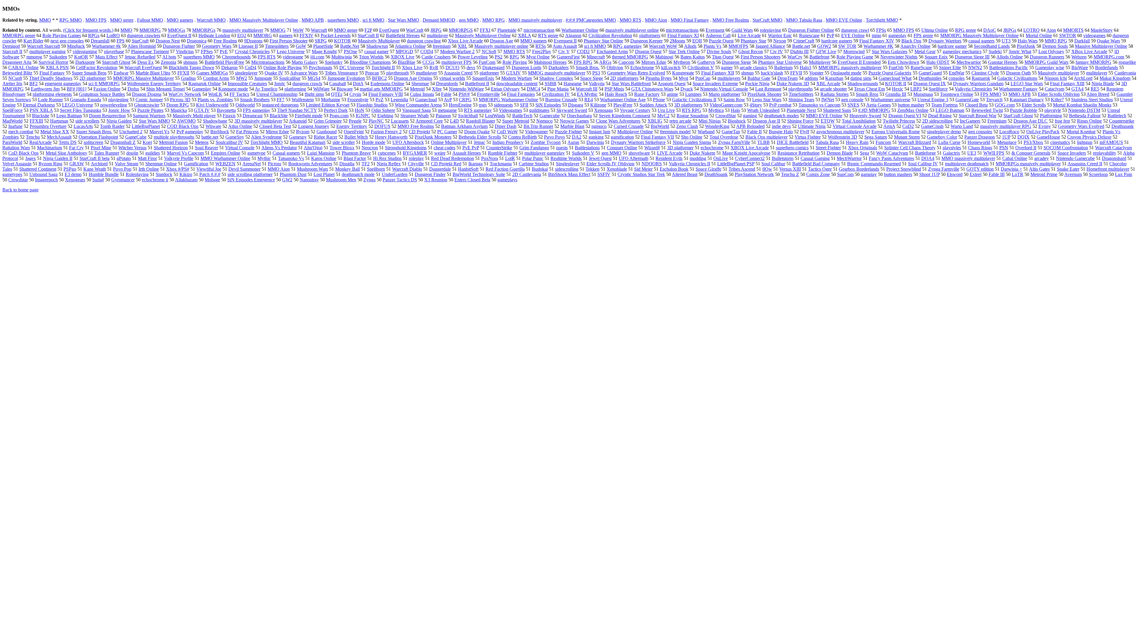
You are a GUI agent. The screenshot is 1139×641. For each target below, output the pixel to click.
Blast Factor (354, 158)
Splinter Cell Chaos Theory (910, 147)
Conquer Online (622, 147)
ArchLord (1083, 78)
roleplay (416, 158)
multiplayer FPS (456, 62)
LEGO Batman (950, 110)
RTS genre (548, 35)
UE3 (971, 153)
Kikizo (185, 174)
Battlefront (819, 56)
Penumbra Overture (48, 126)
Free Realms (225, 40)
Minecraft (596, 56)
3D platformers (688, 104)
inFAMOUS (1111, 142)
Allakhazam (186, 179)
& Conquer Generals (1030, 153)
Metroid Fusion (173, 142)
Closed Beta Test (275, 126)
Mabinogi (664, 56)
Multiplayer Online (635, 131)
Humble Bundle (104, 174)
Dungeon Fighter (179, 46)
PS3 (596, 72)
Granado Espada (85, 99)
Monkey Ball (347, 169)
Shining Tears (801, 99)
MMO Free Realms (730, 20)
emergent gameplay (63, 83)
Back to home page (20, 189)
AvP (448, 99)
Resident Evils (669, 158)
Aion (1051, 30)
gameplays (507, 179)
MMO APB (313, 20)
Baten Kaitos (692, 56)
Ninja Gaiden (119, 120)
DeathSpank (716, 174)
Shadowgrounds (862, 83)
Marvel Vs (159, 131)
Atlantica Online (410, 46)
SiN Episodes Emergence (251, 179)
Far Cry (76, 147)
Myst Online (538, 56)
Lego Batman (69, 115)
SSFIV (603, 174)
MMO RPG (493, 20)
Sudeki (995, 51)
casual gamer (376, 51)
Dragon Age (501, 40)
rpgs (483, 104)
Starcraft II (12, 51)
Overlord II (1025, 147)
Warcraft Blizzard (914, 142)
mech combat (20, 131)
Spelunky (334, 62)
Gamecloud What (895, 78)
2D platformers (624, 78)
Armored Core (429, 120)
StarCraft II (368, 35)
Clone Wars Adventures (618, 120)
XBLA (524, 35)
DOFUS (382, 126)
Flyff (804, 131)
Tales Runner (106, 153)
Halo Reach (616, 94)
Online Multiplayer (449, 142)
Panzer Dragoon (979, 136)
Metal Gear (925, 51)
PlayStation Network (754, 174)
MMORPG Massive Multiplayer (143, 78)
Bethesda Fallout (1084, 115)
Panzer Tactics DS (400, 179)
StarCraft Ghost (1018, 115)
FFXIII (36, 120)
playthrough (397, 72)
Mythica (716, 110)
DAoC (989, 30)
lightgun (1084, 142)
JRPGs (1009, 30)
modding (698, 158)
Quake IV (274, 72)
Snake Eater (1068, 169)
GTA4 (1077, 88)
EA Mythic (587, 94)
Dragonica (196, 40)
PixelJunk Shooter (764, 94)
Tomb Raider (112, 126)
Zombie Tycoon (546, 142)
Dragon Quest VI (904, 115)
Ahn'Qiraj (313, 147)
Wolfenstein (303, 99)
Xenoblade (617, 169)
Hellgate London (214, 35)
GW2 (287, 179)
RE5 (1095, 88)
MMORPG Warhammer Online (508, 99)
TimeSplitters (801, 94)
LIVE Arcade (670, 153)
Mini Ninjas (710, 120)
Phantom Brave (356, 153)
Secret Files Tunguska (80, 110)
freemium (442, 46)
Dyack (686, 88)
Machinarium (49, 147)
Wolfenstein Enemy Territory (154, 83)
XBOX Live (402, 56)
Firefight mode (308, 115)
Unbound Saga (43, 174)
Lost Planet (324, 174)
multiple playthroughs (174, 136)
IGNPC (363, 115)
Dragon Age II (766, 120)
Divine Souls (719, 51)
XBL (462, 46)
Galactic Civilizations (1017, 78)
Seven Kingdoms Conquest (624, 115)
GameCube (136, 136)
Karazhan (834, 78)
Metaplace (1006, 142)
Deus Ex (145, 62)
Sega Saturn (875, 136)
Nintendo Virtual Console (724, 88)
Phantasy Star (753, 40)
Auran (573, 142)
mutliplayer (426, 72)
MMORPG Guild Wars (1046, 62)
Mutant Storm (907, 136)
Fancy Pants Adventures (891, 158)
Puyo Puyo (554, 136)
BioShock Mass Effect (569, 174)
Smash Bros (867, 94)
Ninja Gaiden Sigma (692, 142)
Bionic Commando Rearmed (874, 163)
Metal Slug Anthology (66, 153)
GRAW (76, 163)
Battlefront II (477, 83)
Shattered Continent (37, 169)
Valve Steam (126, 163)
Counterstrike (1121, 120)
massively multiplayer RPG (1005, 126)
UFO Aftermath (633, 158)
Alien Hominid (142, 46)
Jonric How (119, 110)
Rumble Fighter (502, 153)
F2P (368, 30)
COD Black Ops (182, 126)
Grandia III (895, 94)
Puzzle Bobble (1023, 110)
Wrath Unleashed (763, 110)
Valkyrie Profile (178, 158)
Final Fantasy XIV (876, 40)
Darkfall (1082, 40)
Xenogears (75, 179)
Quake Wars (1108, 40)
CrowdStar (725, 115)
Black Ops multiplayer (766, 136)
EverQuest (389, 30)
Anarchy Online (915, 46)
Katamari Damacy (1027, 99)
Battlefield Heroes (403, 35)
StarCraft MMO (767, 20)
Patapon (443, 115)
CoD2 (908, 126)
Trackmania (501, 163)
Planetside (506, 30)
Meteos (202, 142)
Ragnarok (981, 78)
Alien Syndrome (266, 136)
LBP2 (916, 88)
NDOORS (652, 163)
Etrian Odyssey (505, 88)
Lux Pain (1123, 174)
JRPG (436, 30)
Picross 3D (180, 99)
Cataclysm (1054, 88)
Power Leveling (473, 56)
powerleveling (113, 104)
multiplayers (729, 78)
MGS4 (314, 78)
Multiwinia (341, 56)
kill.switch (670, 67)
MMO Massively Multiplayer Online (263, 20)
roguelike (1127, 62)
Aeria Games (878, 104)
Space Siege (591, 78)
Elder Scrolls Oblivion (1059, 94)
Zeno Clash (687, 126)
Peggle (355, 120)
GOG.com (1005, 104)
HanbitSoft (468, 169)
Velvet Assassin (16, 163)
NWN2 (975, 67)
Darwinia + (1011, 169)
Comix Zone (818, 174)
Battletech (1117, 115)
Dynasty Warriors (944, 40)
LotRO (113, 35)
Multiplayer (820, 62)
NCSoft (489, 51)
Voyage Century (635, 110)
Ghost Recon (750, 51)
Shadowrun (377, 46)
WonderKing (717, 126)
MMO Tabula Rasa (804, 20)
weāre (440, 153)
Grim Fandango (534, 147)
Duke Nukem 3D (793, 83)
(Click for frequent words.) (88, 30)
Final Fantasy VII (657, 136)
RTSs (540, 46)
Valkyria (597, 83)
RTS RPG (691, 110)
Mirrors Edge (653, 62)
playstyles (952, 147)
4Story (756, 104)
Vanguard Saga (416, 110)
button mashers (898, 174)
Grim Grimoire (328, 120)
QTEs (336, 94)
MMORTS (1073, 30)
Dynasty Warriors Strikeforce (638, 142)
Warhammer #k (106, 46)
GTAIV (513, 72)
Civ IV (776, 51)
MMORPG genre (18, 35)
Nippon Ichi (1055, 78)
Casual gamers (286, 153)
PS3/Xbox (1033, 142)
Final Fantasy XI (683, 35)
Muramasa (923, 94)
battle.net (209, 136)
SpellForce (12, 110)
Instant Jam (599, 131)
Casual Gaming (815, 158)
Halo (735, 110)
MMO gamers (180, 20)
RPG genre (965, 30)
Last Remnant (768, 88)
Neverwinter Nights (898, 56)
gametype (256, 153)
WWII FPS (993, 153)
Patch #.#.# (209, 174)
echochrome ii (155, 179)
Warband (706, 131)
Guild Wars (742, 30)
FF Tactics (239, 94)
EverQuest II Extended (859, 62)
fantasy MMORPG (1093, 62)
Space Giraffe (708, 169)
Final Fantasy (52, 72)
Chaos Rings (980, 147)
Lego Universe (291, 51)
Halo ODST (937, 62)
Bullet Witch (356, 136)
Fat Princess (247, 131)
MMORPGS (461, 30)
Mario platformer (724, 94)
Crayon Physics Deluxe (1089, 136)
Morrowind (854, 51)
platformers (649, 35)
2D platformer (92, 78)
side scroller (344, 142)
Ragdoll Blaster (480, 120)
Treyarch (994, 99)
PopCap (702, 78)
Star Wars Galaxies (889, 51)
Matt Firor (147, 158)
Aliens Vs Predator (279, 147)
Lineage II (248, 46)
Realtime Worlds (566, 158)
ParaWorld (12, 142)
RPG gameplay (627, 46)
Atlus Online (240, 126)
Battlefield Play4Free (224, 62)
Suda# (98, 179)
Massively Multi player (194, 115)
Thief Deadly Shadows (50, 78)
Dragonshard (1114, 158)
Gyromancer (123, 179)
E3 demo (73, 174)
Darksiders (558, 67)
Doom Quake (477, 131)
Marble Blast (572, 126)
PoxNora (489, 158)
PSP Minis (614, 88)
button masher (911, 104)
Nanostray (309, 179)
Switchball (468, 115)
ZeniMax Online (912, 110)
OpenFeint (354, 131)
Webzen (1078, 56)
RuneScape (921, 67)
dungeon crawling (424, 40)
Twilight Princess (899, 120)
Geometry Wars (216, 46)
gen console (852, 99)
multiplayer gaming (47, 51)
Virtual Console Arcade (854, 126)
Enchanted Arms (612, 51)
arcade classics (753, 67)
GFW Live (826, 51)
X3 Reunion (435, 179)
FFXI (485, 30)
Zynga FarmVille (734, 142)
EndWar (956, 72)
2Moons (677, 40)
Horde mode (373, 142)
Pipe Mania (558, 88)
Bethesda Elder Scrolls (480, 136)
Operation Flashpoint (98, 136)
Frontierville (488, 94)
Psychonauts (320, 67)
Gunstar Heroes (1002, 62)
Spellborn (376, 169)
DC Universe (351, 67)
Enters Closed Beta (472, 179)
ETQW (828, 120)
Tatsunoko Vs (291, 158)
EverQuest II (179, 35)
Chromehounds (236, 56)
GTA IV (202, 110)
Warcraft (319, 30)
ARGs (605, 62)
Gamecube (550, 115)
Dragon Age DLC (1031, 120)
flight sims (314, 94)
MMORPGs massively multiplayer (1028, 163)
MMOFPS (738, 46)
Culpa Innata (422, 94)
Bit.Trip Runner (538, 126)
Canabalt (337, 83)
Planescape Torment (150, 51)
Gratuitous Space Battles (102, 94)
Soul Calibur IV (923, 163)
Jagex (30, 158)
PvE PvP (470, 147)
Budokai (540, 169)
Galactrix (951, 153)
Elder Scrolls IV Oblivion (610, 163)
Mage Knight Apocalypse (746, 153)
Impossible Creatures (247, 83)
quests (562, 147)
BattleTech (522, 115)
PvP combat (780, 104)
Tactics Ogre (820, 169)
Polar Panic (532, 158)
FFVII (796, 72)
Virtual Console (239, 147)
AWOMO (186, 120)
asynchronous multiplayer (840, 131)
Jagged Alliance (770, 46)
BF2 (33, 83)
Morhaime (330, 99)
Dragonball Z (123, 142)
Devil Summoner (244, 169)
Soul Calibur (773, 163)
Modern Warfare (516, 78)
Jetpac (479, 142)
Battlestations (587, 147)
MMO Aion (656, 20)
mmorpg (34, 56)
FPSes (207, 51)
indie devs (781, 126)
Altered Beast (684, 174)
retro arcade (680, 120)
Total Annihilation (859, 120)
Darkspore (85, 62)
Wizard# (652, 147)
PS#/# (464, 94)
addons (811, 78)
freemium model (675, 131)
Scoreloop (1098, 174)
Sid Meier (643, 169)
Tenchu (33, 136)
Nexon (779, 40)
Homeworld (979, 142)
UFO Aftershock (408, 142)
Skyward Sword (571, 110)
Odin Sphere (383, 110)
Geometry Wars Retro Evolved (636, 72)
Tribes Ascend (741, 169)
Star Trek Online (684, 51)
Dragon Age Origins (413, 78)
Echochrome (642, 67)
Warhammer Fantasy (1018, 88)
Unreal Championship (277, 94)
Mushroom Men (341, 179)
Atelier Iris (12, 83)
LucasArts (83, 126)
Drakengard (493, 67)
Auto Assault (565, 46)
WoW (298, 30)
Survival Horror (53, 62)
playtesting (118, 99)
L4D (454, 120)
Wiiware (213, 126)
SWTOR (1067, 35)
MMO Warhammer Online (225, 158)
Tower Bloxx (342, 147)
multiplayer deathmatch (967, 163)
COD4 (426, 51)
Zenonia (168, 62)
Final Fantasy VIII (385, 94)
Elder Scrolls (1034, 104)
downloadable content (516, 83)
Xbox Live (412, 67)
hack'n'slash (772, 72)
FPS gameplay (256, 110)
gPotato (124, 158)
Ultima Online (934, 30)
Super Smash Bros (89, 72)
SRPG (321, 40)
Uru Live (666, 110)
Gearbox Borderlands (859, 169)
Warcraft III (586, 88)
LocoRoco (1009, 131)
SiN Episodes (548, 104)
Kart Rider (33, 40)
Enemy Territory (351, 126)
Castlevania (1125, 72)
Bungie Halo (781, 131)
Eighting (385, 115)
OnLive (720, 158)
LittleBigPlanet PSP (735, 163)
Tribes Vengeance (341, 72)
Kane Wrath (94, 169)
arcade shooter (833, 88)
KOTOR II (895, 83)
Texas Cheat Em (869, 88)
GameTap (731, 131)
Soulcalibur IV (229, 142)
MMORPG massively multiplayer (850, 67)
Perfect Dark (336, 110)
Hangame (573, 83)
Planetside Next (801, 110)
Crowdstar (18, 179)
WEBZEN (225, 163)
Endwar (121, 72)
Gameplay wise (1049, 67)
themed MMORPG (630, 56)
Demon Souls (1055, 46)
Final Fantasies (521, 94)
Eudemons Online (387, 83)
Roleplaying (137, 174)
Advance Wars (304, 72)
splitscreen (93, 142)
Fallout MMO (150, 20)
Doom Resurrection (107, 115)
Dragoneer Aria (16, 62)
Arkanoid (298, 120)
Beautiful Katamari (307, 142)
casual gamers (981, 40)
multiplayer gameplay (544, 153)
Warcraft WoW (663, 46)
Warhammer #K (878, 46)
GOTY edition (980, 169)
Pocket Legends (336, 35)
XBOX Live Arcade (750, 147)
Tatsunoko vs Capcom (819, 104)
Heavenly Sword (865, 115)
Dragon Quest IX (929, 83)
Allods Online (1009, 56)
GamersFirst (568, 56)
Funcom (883, 142)
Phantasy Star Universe (780, 62)
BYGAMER (415, 153)
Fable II (754, 131)
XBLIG (655, 120)
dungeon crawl (855, 30)
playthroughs (800, 88)
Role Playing (514, 62)
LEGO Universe (77, 104)
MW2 (241, 78)
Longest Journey (313, 126)
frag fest (1062, 120)
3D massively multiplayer (258, 120)
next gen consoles (67, 40)
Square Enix (936, 56)
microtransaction (539, 30)
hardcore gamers (836, 40)
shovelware (639, 153)
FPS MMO (990, 94)
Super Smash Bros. (94, 131)
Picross (274, 163)
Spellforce (938, 88)
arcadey (1041, 158)
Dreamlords (447, 83)
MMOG (278, 30)
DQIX (1023, 136)
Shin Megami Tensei (165, 88)
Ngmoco (544, 120)
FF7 (280, 99)
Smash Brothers (255, 99)
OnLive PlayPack (1043, 131)
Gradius (188, 78)
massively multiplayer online (632, 30)
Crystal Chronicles (252, 51)
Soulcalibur (289, 78)
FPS (121, 40)
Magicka (179, 110)
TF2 (366, 163)
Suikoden (58, 56)
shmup (747, 72)
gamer (727, 67)
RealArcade (40, 142)
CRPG (465, 99)
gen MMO (469, 20)
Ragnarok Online (204, 83)
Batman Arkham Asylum (464, 126)
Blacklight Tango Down (191, 67)
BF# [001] (76, 88)
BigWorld (660, 126)
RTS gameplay (478, 110)
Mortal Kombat (1081, 131)
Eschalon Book (674, 169)
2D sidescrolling (937, 120)
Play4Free (622, 104)
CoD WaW (507, 131)
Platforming (1051, 115)
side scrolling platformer (250, 174)
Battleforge (925, 153)
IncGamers (970, 120)
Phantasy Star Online (603, 40)
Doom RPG (177, 104)
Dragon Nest (168, 40)
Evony (1044, 126)
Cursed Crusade (629, 126)
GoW (301, 46)
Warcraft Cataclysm (1113, 147)
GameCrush (932, 126)
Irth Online (149, 169)
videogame (293, 56)
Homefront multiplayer (1107, 169)
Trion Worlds (371, 56)
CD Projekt (419, 131)
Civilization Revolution (610, 35)
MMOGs (176, 30)
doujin (132, 153)
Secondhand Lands (992, 46)
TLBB (763, 142)
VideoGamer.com (726, 104)
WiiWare (321, 88)
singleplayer (246, 72)
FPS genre (923, 35)
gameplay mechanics (962, 51)
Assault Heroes (466, 153)
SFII (524, 104)
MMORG (262, 35)
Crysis (355, 94)
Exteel (975, 174)
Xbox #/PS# (177, 169)
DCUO (452, 67)
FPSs (881, 30)
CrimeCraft (803, 40)
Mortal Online (1039, 35)
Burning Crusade (561, 99)
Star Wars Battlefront (631, 83)
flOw (767, 169)
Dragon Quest (648, 51)
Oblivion (615, 67)
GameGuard (930, 72)
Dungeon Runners (1047, 56)
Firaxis (229, 115)
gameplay (897, 35)
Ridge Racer (325, 136)
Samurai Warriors (149, 115)
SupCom (845, 174)
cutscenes (387, 153)
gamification (622, 136)
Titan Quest (723, 56)
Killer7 (1057, 99)
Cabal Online (1014, 158)
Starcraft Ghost (116, 62)
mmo (876, 35)
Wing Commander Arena (418, 104)
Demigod (11, 46)
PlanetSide (323, 46)
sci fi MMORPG (104, 83)
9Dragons (253, 40)
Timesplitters (277, 46)
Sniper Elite (950, 67)
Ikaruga (475, 163)
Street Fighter (828, 147)
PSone (659, 99)
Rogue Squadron (692, 115)
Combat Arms (216, 78)
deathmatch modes (781, 115)
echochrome (712, 147)
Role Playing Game (854, 56)
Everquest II (565, 40)
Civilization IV (556, 94)
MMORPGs (203, 30)
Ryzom (302, 131)
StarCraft (140, 40)
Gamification (196, 163)
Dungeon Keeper (646, 40)
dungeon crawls (307, 83)
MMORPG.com (1109, 56)
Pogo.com (339, 115)
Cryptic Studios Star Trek (641, 174)
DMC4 (533, 88)
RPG (514, 56)
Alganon (573, 35)
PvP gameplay (189, 131)
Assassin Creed (458, 72)
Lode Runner (50, 99)
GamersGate (967, 99)
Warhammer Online (579, 30)
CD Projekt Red (446, 163)
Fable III (997, 174)
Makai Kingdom (1115, 78)
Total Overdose (724, 136)
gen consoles (980, 131)
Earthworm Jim (45, 88)
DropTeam (787, 78)
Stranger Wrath (414, 115)
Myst (683, 78)
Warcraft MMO (211, 20)
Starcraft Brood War (977, 115)
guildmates (539, 110)
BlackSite (279, 115)
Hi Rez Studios (387, 158)
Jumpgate (263, 78)
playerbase (114, 51)
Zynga (369, 179)
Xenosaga (603, 110)
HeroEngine (460, 104)
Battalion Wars (16, 147)
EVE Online (853, 35)
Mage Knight (324, 51)
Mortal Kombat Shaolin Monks (1082, 104)
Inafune (15, 126)
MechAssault (59, 136)
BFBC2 (379, 78)
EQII (697, 40)
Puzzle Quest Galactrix (889, 72)
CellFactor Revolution (96, 67)
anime (672, 94)
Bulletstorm (782, 158)
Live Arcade (749, 35)
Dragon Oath (1018, 72)
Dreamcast (253, 115)
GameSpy (234, 136)
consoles (957, 78)
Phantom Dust (293, 174)
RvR (433, 67)
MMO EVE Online (844, 20)
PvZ (380, 99)
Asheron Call (718, 35)
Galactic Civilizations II (694, 99)
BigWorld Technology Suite (479, 174)
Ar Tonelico (266, 88)
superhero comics (792, 147)
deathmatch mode (358, 174)
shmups (190, 62)
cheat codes (444, 147)
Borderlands (1106, 67)
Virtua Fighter (808, 136)
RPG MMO (70, 20)
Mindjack (76, 46)
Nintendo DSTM (1084, 110)
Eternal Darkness (39, 104)
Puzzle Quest (721, 40)
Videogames (510, 110)
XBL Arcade (828, 83)
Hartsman (59, 120)
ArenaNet (251, 163)
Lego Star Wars (766, 99)
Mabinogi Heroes (550, 62)
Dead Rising (940, 115)
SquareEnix (483, 78)
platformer (489, 72)
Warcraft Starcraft (43, 46)
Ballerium (783, 67)
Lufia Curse (949, 142)
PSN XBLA (41, 110)
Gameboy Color (942, 136)
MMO (45, 20)
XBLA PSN (57, 67)
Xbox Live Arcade (465, 40)
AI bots (169, 56)
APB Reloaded (750, 126)
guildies (152, 153)
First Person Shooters (760, 56)
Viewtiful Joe (208, 169)
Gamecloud (426, 99)
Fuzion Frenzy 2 (386, 131)
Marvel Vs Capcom (185, 153)
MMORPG (150, 30)
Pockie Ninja (757, 83)
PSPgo (69, 169)
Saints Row (734, 99)
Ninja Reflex (389, 163)
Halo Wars (1028, 40)
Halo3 (805, 67)
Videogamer (536, 131)
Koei (147, 142)
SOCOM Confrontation (1065, 147)
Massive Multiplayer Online (1101, 46)
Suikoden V (583, 153)
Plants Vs (712, 46)
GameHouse (1048, 136)
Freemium (996, 120)
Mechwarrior (969, 62)
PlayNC (376, 120)
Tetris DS (68, 142)
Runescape (809, 35)
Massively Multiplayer (379, 40)
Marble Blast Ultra (153, 72)
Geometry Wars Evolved (1081, 126)
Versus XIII (790, 169)
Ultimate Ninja (811, 126)
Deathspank (1122, 126)
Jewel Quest (600, 158)
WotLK (215, 94)
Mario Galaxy (305, 62)
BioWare (1079, 67)
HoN (359, 110)
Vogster (816, 72)
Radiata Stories (834, 94)
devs (471, 67)
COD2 (583, 51)
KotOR (81, 56)
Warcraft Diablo (407, 169)
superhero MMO (343, 20)
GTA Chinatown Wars (652, 88)
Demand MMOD (439, 20)
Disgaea (575, 104)
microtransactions (682, 30)
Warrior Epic (780, 35)
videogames (1094, 35)
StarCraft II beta (94, 158)
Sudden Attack (653, 104)
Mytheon (681, 62)
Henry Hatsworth (391, 136)
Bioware (345, 88)
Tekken (592, 169)
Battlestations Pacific (1008, 67)
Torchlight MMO (882, 20)
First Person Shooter (289, 40)
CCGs (428, 62)
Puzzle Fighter (568, 131)
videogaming (85, 51)
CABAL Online (23, 67)
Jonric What (1020, 51)
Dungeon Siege (736, 62)
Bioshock (737, 120)
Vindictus (185, 51)
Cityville (416, 163)
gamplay (869, 174)
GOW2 (824, 46)
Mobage (212, 179)
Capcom (626, 62)
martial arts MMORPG (381, 88)
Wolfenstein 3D (842, 136)
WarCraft (414, 30)
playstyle (1052, 110)
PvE (224, 51)
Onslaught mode (846, 72)
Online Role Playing (282, 67)
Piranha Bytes (658, 78)
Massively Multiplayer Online (483, 35)
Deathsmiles (930, 78)
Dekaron (229, 67)
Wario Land (962, 126)
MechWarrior (849, 158)
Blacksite (40, 115)
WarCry (795, 56)
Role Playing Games (61, 35)
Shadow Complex (556, 78)
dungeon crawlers (143, 35)
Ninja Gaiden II (57, 158)
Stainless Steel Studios (1092, 99)
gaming (750, 115)
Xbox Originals (862, 147)
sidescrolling (566, 169)
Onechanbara (579, 115)
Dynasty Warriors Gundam (978, 83)
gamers (285, 35)
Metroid (417, 88)
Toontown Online (956, 94)
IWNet (827, 99)
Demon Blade (840, 153)
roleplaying (770, 30)
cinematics (1060, 142)
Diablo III (799, 51)
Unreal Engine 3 (932, 99)
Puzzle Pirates (150, 110)
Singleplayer (567, 163)
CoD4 (250, 67)
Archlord (99, 163)
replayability (1104, 153)
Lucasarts (400, 120)
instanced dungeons (280, 104)
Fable (446, 94)
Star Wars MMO (403, 20)
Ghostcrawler (146, 104)
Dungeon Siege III (972, 56)
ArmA (889, 126)
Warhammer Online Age (623, 99)
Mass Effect (106, 56)
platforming (295, 88)
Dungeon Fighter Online (811, 30)
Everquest (715, 30)
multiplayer (437, 35)
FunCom (487, 62)
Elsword (955, 174)
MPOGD (404, 51)
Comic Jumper (149, 99)
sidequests (503, 104)
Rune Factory (647, 94)
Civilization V (701, 67)
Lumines (693, 94)
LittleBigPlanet (146, 126)
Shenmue (420, 83)
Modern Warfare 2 (457, 51)
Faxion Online (106, 88)
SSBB (550, 83)
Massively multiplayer (1058, 72)
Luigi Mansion (321, 153)
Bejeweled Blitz (17, 72)
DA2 (576, 136)
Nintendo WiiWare (466, 88)
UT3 (1006, 40)
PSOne (350, 51)
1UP (1006, 136)
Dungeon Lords (526, 67)
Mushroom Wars (312, 169)
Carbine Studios (534, 163)
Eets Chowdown (903, 62)
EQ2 (241, 35)
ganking (596, 136)
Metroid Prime (1043, 174)
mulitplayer (1096, 72)
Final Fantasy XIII (1067, 83)
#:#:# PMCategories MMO (591, 20)
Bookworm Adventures (310, 163)
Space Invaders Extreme (715, 83)
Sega (864, 153)
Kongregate (683, 72)
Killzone (598, 104)
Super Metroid (515, 120)
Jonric (279, 83)
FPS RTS (267, 56)
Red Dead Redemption (452, 158)
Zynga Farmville (943, 169)
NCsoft (15, 78)
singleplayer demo (944, 131)
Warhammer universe (890, 99)
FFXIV (307, 35)
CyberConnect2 (750, 158)
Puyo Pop (122, 169)
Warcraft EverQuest (143, 67)
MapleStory (1102, 30)
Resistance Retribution (798, 153)
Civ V (564, 51)
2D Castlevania (526, 174)
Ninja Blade (1103, 83)
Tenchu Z (790, 174)
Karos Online (323, 158)
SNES (853, 104)
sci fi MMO (373, 20)
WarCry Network (184, 94)
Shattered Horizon (171, 147)
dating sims (860, 78)
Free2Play (541, 51)
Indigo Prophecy (508, 142)
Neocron (370, 147)
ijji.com (317, 56)
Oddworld (245, 104)
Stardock (164, 174)
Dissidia (346, 163)
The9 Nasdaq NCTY (297, 110)
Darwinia (595, 142)
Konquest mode (233, 88)
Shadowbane (215, 120)
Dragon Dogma (146, 94)
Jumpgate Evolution (346, 78)
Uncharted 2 (130, 131)
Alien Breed (1097, 94)
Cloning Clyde (985, 72)
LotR (510, 158)
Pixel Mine (101, 147)
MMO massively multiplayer (535, 20)
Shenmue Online (161, 163)
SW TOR (847, 46)
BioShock (219, 131)
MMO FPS (95, 20)
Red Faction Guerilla (505, 169)
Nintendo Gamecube (1075, 158)
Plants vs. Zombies (215, 99)
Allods (690, 46)
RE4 (588, 99)
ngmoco (599, 126)
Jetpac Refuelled (140, 56)
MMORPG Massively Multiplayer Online (979, 35)
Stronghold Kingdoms (406, 147)
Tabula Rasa (827, 142)
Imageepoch (46, 179)
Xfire (437, 88)
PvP (830, 35)
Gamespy (298, 136)
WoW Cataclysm (892, 153)
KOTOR (342, 40)
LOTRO (1031, 30)
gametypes (12, 174)
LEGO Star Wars (1027, 83)
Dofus (133, 88)
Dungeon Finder (430, 174)
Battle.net (801, 46)
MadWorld (12, 120)
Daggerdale (440, 169)
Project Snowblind (903, 169)
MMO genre (121, 20)
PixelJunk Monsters (433, 136)
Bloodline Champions (370, 62)
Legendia (399, 99)
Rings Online (1089, 120)
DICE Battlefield (793, 142)
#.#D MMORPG (874, 110)
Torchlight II (383, 67)
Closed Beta (976, 104)
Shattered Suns (837, 110)
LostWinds (495, 115)
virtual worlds (452, 78)
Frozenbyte (357, 99)
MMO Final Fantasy (690, 20)
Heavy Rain (857, 142)
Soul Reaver (206, 147)
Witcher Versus (132, 147)
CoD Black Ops (23, 153)
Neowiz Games (574, 120)
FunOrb (896, 67)
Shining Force (800, 120)
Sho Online (691, 136)
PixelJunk (1026, 46)
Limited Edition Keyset (327, 104)
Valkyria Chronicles (973, 88)
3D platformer (680, 147)
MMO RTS (630, 20)
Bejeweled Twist (987, 110)
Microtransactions (267, 62)
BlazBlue (406, 62)
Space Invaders (1071, 153)
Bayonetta (226, 110)
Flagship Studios (372, 104)
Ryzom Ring (50, 163)
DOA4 (927, 158)
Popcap (372, 72)
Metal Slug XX (54, 131)
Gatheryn (706, 62)
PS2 (498, 56)
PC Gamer (447, 131)
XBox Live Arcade (1089, 51)
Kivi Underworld (212, 104)
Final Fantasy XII (717, 72)
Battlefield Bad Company (816, 163)
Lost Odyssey (1051, 51)
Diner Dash (505, 126)
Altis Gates (1039, 169)
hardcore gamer (952, 46)
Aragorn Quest (671, 83)
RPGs (93, 35)
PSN (1003, 147)
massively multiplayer (242, 30)
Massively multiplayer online (501, 46)
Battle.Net (349, 46)
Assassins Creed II (1085, 163)
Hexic (897, 88)
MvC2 (663, 115)
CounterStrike (499, 147)
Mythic (264, 158)
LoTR (1017, 174)
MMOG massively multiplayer (556, 72)
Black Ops (911, 40)
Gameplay (201, 88)
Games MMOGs (212, 72)
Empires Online (225, 153)
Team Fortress (944, 104)
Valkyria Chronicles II (689, 163)
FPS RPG (583, 62)
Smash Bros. (587, 67)
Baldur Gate (758, 78)
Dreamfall (100, 40)
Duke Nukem (702, 153)
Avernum (1073, 174)
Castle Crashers (436, 56)
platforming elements (52, 94)
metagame (447, 110)
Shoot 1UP (929, 174)
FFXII (183, 72)
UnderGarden (395, 174)
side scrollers (87, 120)
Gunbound (326, 131)
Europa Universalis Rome (895, 131)
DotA (358, 83)
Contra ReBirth (522, 136)
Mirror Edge (277, 131)
